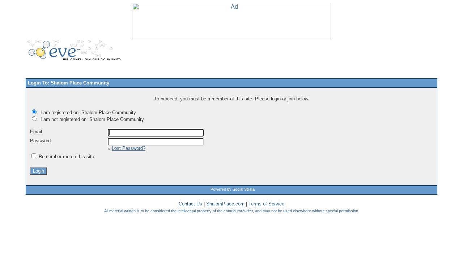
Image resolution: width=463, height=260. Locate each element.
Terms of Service (266, 204)
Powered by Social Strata (233, 189)
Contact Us (190, 204)
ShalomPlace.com (225, 204)
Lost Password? (128, 148)
